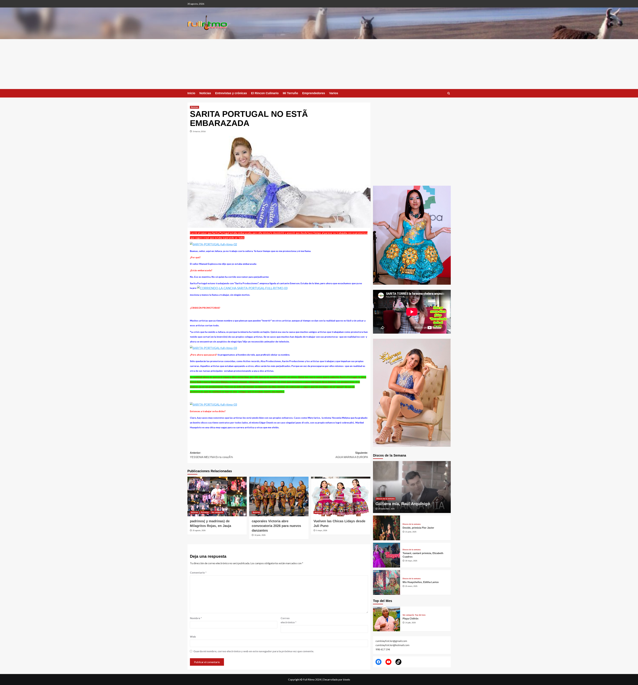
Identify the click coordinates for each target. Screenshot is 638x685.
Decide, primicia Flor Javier (418, 527)
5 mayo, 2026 (321, 530)
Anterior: (211, 455)
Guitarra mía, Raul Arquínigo (402, 503)
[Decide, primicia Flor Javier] (386, 527)
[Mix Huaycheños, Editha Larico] (386, 582)
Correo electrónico (288, 620)
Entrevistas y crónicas (231, 93)
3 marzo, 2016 (199, 131)
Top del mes (420, 615)
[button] (449, 93)
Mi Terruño (290, 93)
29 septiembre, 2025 (386, 509)
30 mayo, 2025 (411, 561)
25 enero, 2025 (411, 586)
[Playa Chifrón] (386, 618)
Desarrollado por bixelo (336, 679)
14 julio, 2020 (410, 623)
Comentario (198, 572)
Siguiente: (351, 455)
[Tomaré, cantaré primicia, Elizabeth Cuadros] (386, 555)
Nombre (196, 618)
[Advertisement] (319, 64)
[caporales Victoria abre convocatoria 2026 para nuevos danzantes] (279, 496)
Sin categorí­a (217, 512)
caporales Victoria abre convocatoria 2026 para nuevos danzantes (276, 525)
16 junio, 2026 (260, 535)
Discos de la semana (385, 499)
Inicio (191, 93)
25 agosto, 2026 (199, 530)
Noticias (205, 93)
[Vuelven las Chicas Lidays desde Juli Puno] (340, 496)
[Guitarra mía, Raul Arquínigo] (412, 487)
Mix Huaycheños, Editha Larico (421, 582)
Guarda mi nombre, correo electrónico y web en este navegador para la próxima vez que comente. (253, 651)
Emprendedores (313, 93)
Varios (333, 93)
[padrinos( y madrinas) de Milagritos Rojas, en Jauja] (217, 496)
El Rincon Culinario (265, 93)
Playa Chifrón (410, 618)
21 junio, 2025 (410, 532)
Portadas (205, 512)
